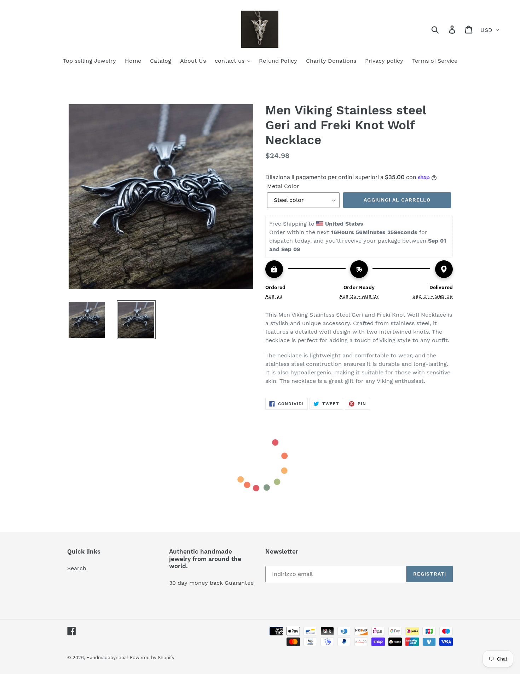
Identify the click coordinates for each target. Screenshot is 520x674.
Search (76, 568)
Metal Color (283, 186)
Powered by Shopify (152, 657)
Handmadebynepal (107, 657)
